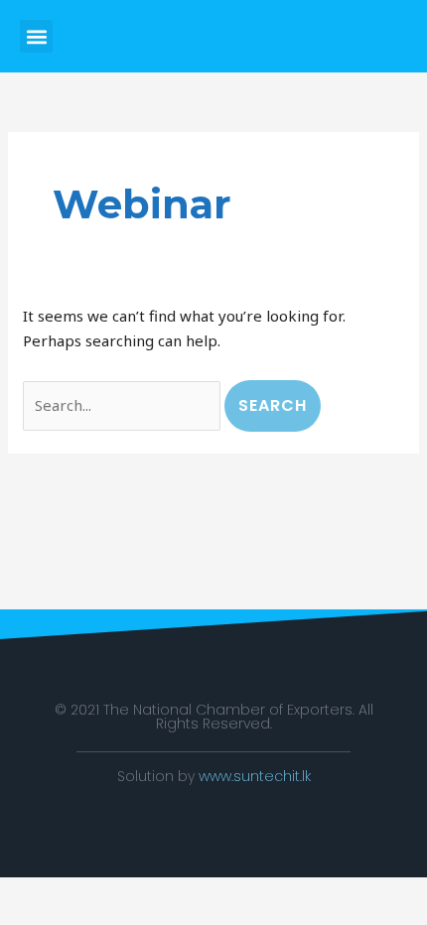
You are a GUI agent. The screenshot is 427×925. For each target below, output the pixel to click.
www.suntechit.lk (255, 776)
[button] (36, 36)
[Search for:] (123, 405)
